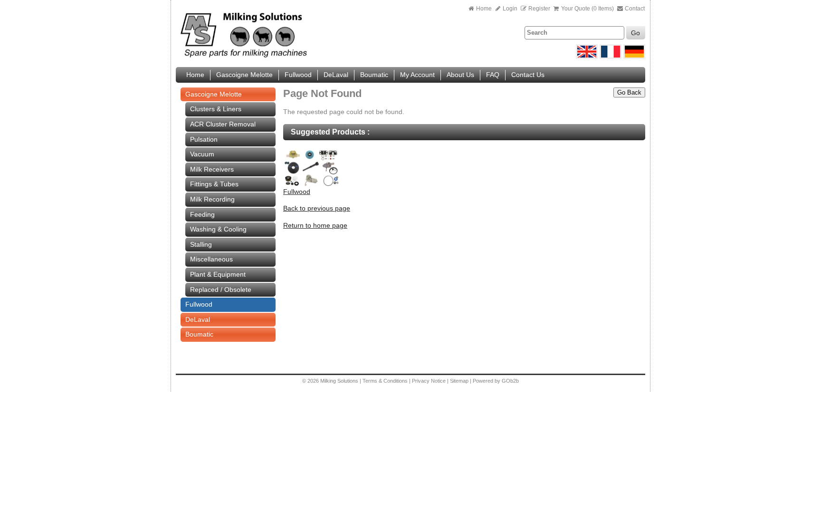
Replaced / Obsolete (220, 289)
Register (539, 8)
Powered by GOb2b (496, 381)
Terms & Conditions (385, 381)
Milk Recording (212, 199)
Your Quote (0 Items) (587, 8)
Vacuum (202, 154)
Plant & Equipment (218, 274)
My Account (417, 74)
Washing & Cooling (218, 229)
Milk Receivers (212, 169)
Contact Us (527, 74)
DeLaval (336, 74)
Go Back (629, 92)
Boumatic (374, 74)
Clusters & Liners (215, 109)
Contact (634, 8)
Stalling (201, 244)
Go (635, 33)
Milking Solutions (340, 381)
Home (484, 8)
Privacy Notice (429, 381)
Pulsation (204, 139)
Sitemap (460, 381)
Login (509, 8)
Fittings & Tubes (214, 184)
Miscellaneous (211, 259)
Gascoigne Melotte (244, 74)
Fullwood (298, 74)
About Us (460, 74)
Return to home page (315, 225)
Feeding (202, 214)
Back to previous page (316, 208)
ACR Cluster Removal (223, 124)
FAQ (492, 74)
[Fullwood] (311, 185)
